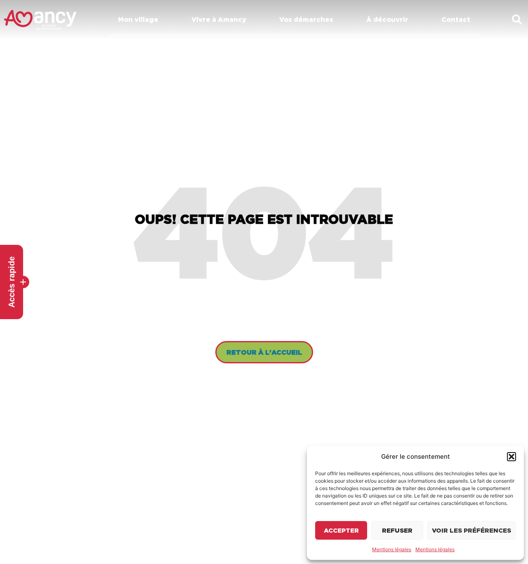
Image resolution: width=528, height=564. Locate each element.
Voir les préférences (471, 530)
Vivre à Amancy (218, 19)
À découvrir (387, 19)
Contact (455, 19)
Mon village (138, 19)
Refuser (397, 530)
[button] (511, 457)
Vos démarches (306, 19)
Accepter (341, 530)
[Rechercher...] (517, 20)
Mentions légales (391, 549)
